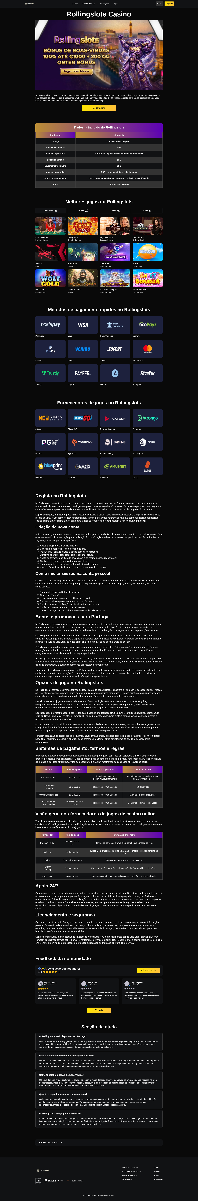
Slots (145, 211)
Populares (48, 211)
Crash (113, 211)
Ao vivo (81, 211)
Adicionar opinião (148, 970)
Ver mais (99, 1010)
